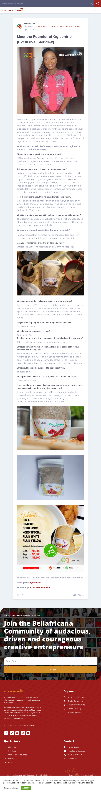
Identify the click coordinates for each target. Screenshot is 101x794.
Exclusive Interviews (48, 26)
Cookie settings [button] (11, 788)
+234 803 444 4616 (40, 587)
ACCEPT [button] (25, 788)
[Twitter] (12, 733)
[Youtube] (17, 733)
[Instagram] (23, 733)
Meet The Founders (70, 26)
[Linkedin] (28, 733)
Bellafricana (29, 23)
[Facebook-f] (6, 733)
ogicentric (35, 582)
